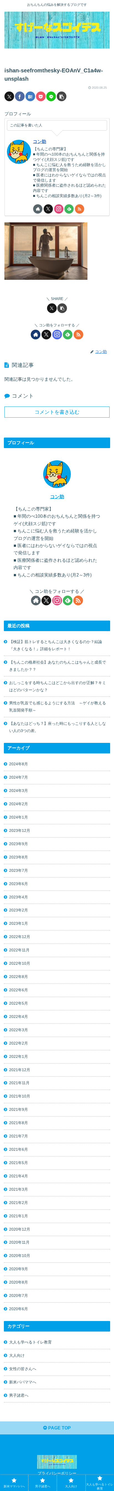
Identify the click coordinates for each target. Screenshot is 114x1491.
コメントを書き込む (57, 412)
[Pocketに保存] (41, 96)
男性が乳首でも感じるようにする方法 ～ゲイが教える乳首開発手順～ (57, 706)
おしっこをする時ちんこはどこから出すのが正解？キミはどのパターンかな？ (57, 686)
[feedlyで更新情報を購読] (69, 209)
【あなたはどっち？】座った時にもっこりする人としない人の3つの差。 (57, 727)
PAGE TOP (59, 1428)
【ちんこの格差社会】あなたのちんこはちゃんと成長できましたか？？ (57, 666)
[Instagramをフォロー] (59, 209)
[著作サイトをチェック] (38, 209)
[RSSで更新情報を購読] (79, 209)
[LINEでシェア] (51, 96)
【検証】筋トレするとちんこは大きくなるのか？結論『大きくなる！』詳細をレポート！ (55, 645)
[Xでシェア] (9, 96)
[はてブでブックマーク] (30, 96)
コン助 (39, 141)
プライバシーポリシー (57, 1473)
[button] (61, 96)
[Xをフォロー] (48, 209)
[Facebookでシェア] (20, 96)
